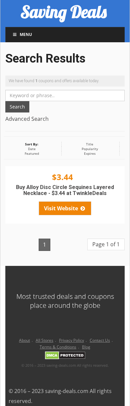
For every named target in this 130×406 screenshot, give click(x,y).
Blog (86, 347)
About (24, 340)
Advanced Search (27, 118)
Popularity (90, 148)
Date (32, 148)
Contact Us (100, 340)
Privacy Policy (71, 340)
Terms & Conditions (58, 347)
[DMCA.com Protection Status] (65, 356)
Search (17, 106)
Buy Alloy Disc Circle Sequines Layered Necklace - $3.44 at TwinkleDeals (65, 190)
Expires (90, 153)
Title (89, 144)
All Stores (44, 340)
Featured (32, 153)
